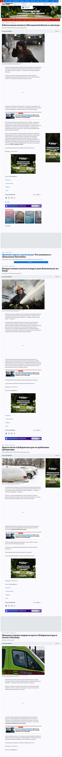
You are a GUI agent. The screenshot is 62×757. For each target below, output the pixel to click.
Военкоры (41, 19)
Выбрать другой (27, 7)
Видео (10, 1)
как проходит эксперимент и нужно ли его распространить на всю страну (27, 116)
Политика (22, 1)
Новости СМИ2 (7, 225)
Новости (13, 19)
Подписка (57, 3)
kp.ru (40, 194)
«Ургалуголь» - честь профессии (28, 19)
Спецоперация (16, 1)
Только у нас (36, 19)
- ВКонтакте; (8, 180)
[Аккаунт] (60, 1)
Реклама (51, 3)
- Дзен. (6, 190)
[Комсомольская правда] (7, 4)
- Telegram (7, 187)
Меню (1, 1)
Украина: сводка (46, 19)
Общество (27, 1)
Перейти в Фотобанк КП (16, 64)
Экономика (32, 1)
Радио (46, 3)
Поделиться (57, 31)
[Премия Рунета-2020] (16, 4)
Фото (7, 1)
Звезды (41, 1)
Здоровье (46, 1)
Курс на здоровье (19, 19)
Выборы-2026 (9, 19)
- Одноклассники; (9, 183)
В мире (37, 1)
